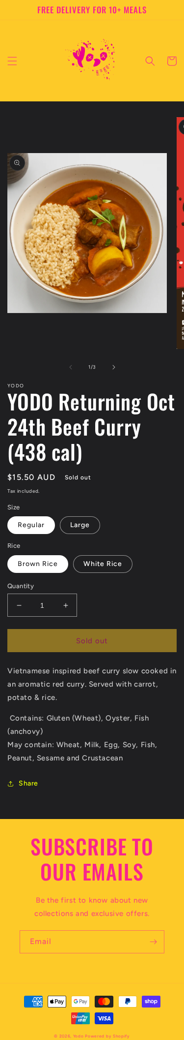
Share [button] (28, 783)
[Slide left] (70, 367)
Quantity (20, 586)
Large (80, 525)
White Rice (102, 564)
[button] (12, 61)
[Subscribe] (153, 941)
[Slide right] (114, 367)
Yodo (78, 1036)
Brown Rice (38, 564)
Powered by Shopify (107, 1036)
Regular (31, 525)
